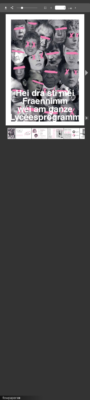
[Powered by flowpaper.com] (11, 396)
